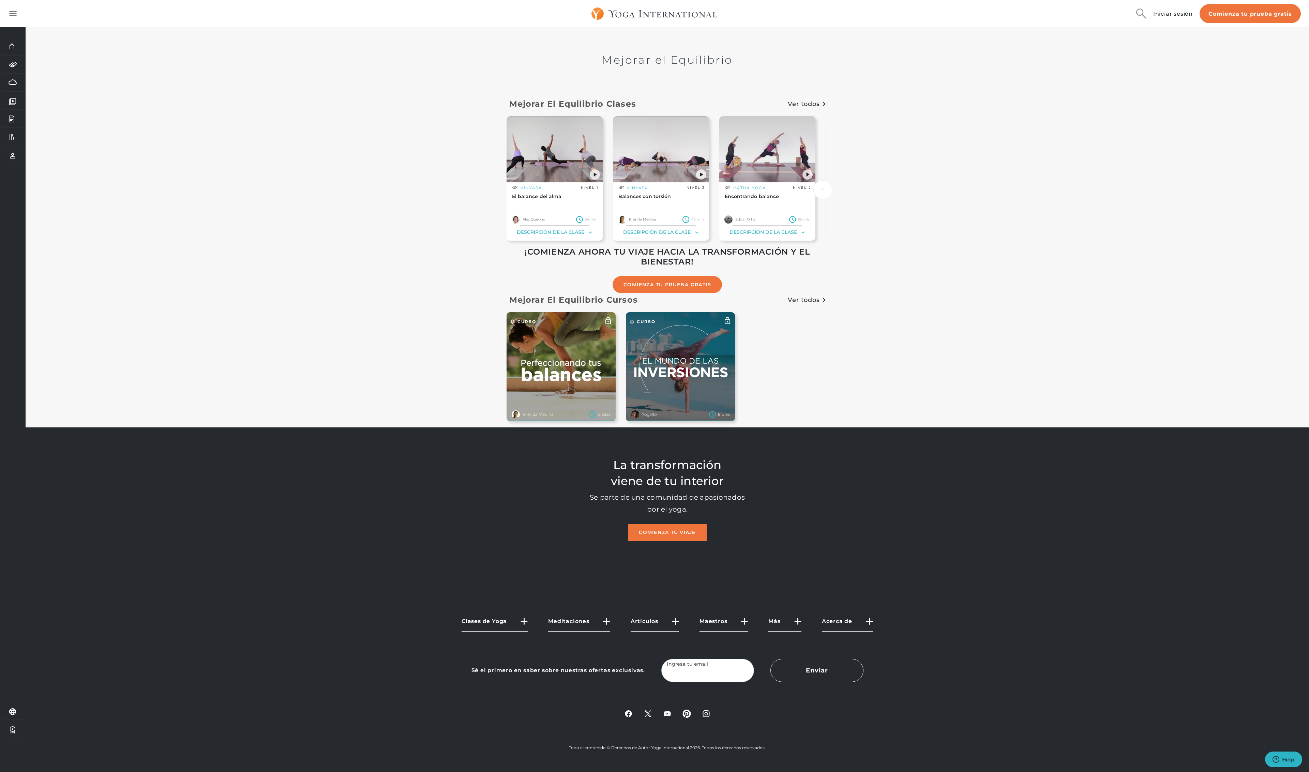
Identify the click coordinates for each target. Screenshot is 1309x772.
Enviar (817, 670)
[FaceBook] (628, 713)
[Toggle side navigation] (13, 13)
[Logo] (654, 13)
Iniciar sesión (1173, 14)
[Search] (1141, 14)
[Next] (822, 189)
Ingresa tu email (687, 664)
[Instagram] (706, 713)
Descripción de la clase (550, 232)
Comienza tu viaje (667, 532)
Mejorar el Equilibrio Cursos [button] (573, 300)
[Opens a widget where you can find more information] (1283, 760)
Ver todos (803, 104)
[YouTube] (667, 713)
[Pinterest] (686, 713)
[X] (648, 713)
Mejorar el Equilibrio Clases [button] (572, 104)
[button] (595, 174)
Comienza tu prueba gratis (1250, 14)
